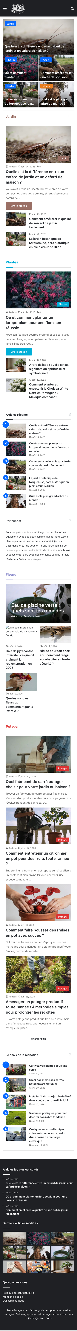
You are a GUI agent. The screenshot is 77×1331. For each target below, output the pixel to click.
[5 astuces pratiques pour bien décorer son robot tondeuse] (16, 1118)
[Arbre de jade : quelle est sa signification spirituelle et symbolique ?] (16, 365)
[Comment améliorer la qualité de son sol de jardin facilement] (56, 68)
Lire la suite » (18, 205)
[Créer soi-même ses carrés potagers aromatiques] (16, 1085)
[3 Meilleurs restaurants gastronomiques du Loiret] (38, 1267)
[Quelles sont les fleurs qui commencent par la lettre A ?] (21, 682)
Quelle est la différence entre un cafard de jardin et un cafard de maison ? (35, 176)
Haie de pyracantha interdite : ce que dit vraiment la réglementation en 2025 (20, 659)
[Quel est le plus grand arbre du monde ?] (56, 94)
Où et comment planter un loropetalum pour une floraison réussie (33, 322)
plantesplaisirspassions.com (22, 541)
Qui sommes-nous (13, 1300)
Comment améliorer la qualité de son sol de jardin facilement (56, 77)
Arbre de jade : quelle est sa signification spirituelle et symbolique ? (49, 369)
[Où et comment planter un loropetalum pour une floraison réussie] (20, 68)
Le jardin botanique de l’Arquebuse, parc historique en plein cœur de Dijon (49, 243)
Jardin (10, 23)
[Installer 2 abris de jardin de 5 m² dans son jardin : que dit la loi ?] (16, 1102)
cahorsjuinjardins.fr (53, 541)
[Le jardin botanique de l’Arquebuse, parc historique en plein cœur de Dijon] (20, 94)
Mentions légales (13, 1296)
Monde (46, 86)
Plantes (11, 59)
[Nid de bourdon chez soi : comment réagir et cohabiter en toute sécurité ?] (55, 634)
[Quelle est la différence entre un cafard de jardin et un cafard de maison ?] (38, 37)
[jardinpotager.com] (18, 8)
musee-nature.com (57, 536)
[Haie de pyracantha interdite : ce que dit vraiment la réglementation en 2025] (21, 634)
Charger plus (38, 1038)
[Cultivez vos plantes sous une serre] (16, 1069)
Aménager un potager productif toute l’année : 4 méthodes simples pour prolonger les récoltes (37, 1007)
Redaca (13, 166)
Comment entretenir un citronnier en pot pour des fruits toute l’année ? (37, 858)
